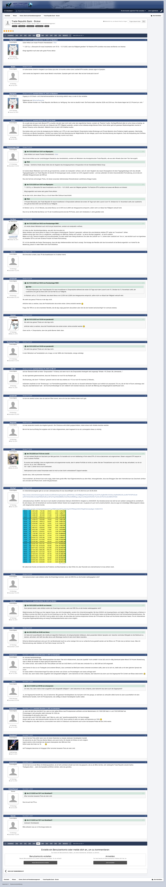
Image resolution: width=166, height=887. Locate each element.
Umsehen (9, 11)
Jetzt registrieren (153, 10)
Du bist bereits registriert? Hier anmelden (133, 10)
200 (17, 35)
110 (143, 21)
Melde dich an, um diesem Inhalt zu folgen (116, 21)
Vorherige (10, 35)
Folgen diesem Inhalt (134, 21)
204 (34, 35)
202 (25, 35)
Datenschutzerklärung (16, 884)
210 (60, 35)
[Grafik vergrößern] (44, 537)
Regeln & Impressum (24, 11)
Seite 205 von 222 (78, 35)
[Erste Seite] (5, 35)
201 (21, 35)
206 (43, 35)
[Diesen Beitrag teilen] (145, 40)
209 (55, 35)
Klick (55, 42)
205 (38, 35)
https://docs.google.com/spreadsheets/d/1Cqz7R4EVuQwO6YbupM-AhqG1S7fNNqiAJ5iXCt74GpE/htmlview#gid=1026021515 (63, 509)
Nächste (65, 35)
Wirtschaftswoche (38, 100)
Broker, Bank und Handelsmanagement (43, 23)
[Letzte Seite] (70, 35)
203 (30, 35)
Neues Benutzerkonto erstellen (40, 862)
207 (47, 35)
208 (51, 35)
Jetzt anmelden (110, 862)
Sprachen (5, 884)
